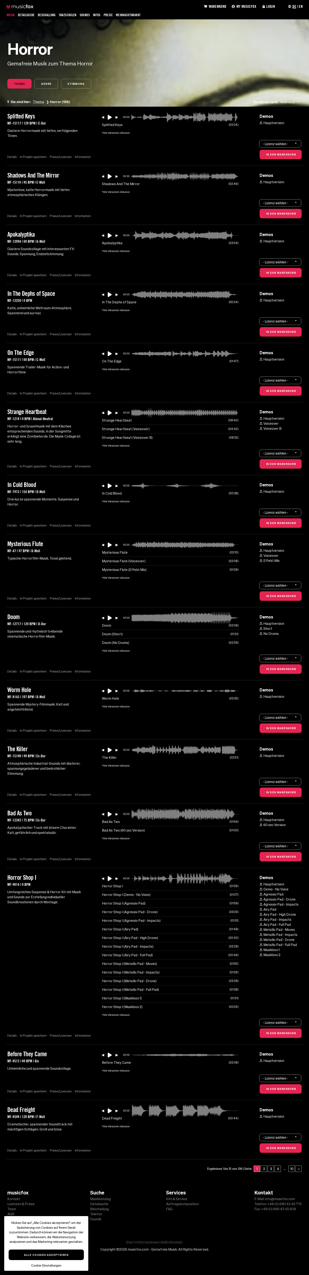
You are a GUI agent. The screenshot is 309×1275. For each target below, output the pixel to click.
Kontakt (13, 1199)
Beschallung (47, 15)
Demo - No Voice (275, 889)
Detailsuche (26, 15)
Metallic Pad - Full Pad (280, 945)
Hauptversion (273, 123)
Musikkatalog (100, 1199)
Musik (11, 15)
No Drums (271, 634)
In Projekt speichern (33, 157)
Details (12, 157)
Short (267, 628)
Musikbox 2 (271, 955)
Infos (96, 15)
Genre (46, 83)
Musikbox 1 (271, 950)
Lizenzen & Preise (21, 1204)
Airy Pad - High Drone (279, 914)
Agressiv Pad (273, 894)
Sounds (85, 15)
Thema (19, 83)
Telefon (96, 1214)
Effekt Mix (271, 561)
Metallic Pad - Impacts (280, 935)
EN (301, 6)
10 (291, 1169)
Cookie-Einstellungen (46, 1265)
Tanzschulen (68, 15)
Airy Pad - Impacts (277, 919)
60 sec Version (274, 825)
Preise (108, 15)
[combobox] (290, 102)
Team (11, 1209)
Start (130, 1242)
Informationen (148, 1242)
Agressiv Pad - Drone (279, 899)
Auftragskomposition (182, 1204)
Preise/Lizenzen (61, 157)
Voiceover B (272, 428)
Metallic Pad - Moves (279, 929)
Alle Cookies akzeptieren (46, 1254)
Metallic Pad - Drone (278, 940)
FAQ (169, 1209)
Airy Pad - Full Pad (277, 924)
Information (83, 157)
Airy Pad (269, 909)
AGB (10, 1214)
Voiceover (271, 423)
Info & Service (176, 1199)
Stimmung (76, 83)
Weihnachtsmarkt (128, 15)
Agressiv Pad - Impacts (280, 904)
